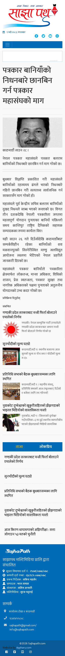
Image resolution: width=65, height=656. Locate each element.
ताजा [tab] (19, 447)
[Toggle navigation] (7, 44)
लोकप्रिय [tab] (46, 447)
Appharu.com (23, 647)
